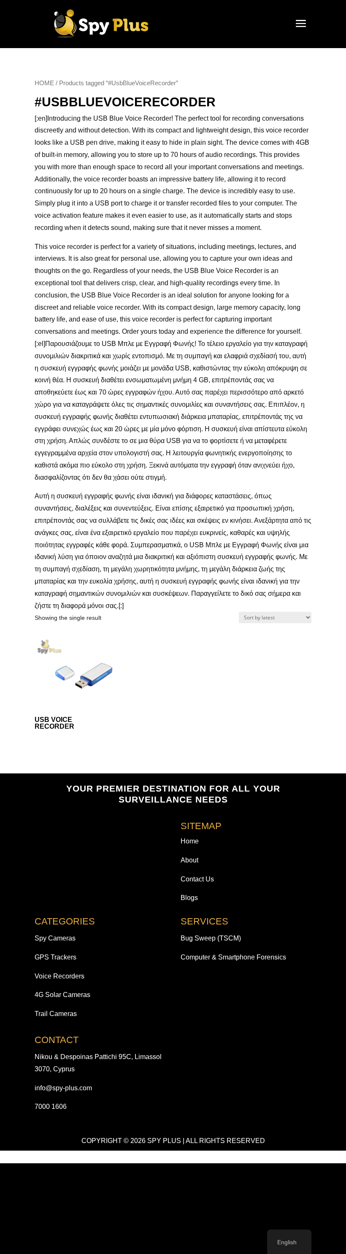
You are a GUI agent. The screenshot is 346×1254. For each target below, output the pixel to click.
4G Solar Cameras (62, 994)
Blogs (189, 897)
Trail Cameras (56, 1013)
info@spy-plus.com (63, 1088)
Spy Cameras (55, 938)
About (189, 860)
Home (190, 841)
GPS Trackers (55, 957)
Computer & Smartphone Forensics (233, 957)
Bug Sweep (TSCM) (211, 938)
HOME (44, 83)
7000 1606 (51, 1106)
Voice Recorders (59, 976)
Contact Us (197, 879)
